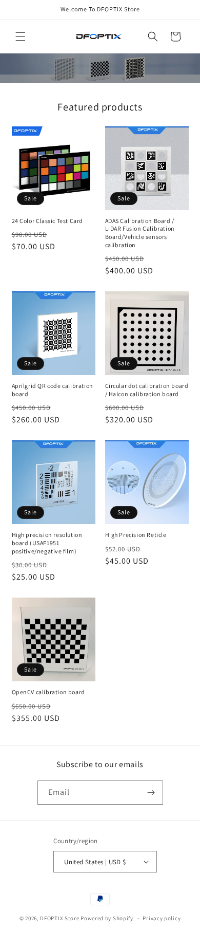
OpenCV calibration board (48, 692)
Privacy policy (162, 918)
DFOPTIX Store (59, 918)
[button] (20, 36)
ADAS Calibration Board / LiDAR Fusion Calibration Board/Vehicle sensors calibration (140, 233)
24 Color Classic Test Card (48, 221)
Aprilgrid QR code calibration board (52, 390)
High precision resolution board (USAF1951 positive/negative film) (47, 542)
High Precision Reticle (136, 534)
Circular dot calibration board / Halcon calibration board (147, 390)
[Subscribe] (151, 792)
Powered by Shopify (107, 918)
